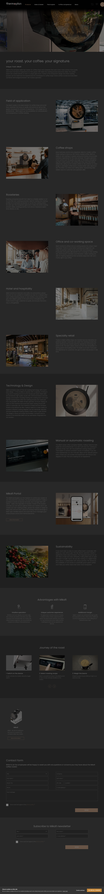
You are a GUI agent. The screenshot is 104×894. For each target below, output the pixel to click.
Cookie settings (80, 890)
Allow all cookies (94, 890)
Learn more (65, 891)
